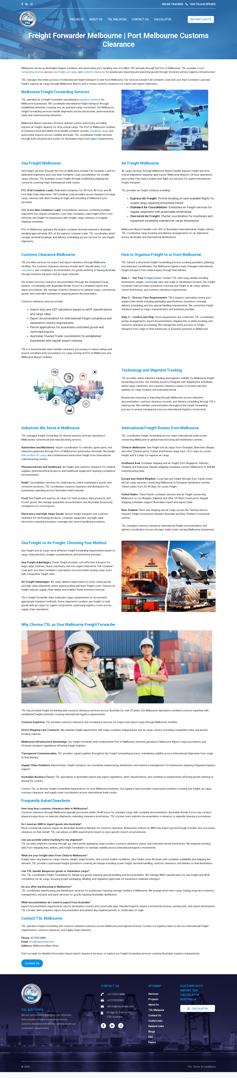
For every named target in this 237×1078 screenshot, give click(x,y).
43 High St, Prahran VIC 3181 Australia (119, 1014)
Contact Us (32, 963)
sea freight (59, 72)
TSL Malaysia (117, 19)
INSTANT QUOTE (200, 19)
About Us (153, 1004)
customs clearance (94, 72)
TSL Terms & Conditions (202, 1066)
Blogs (151, 1031)
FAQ (150, 1037)
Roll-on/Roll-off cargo (34, 455)
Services (153, 993)
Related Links (156, 1026)
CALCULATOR (162, 19)
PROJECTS (77, 19)
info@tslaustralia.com (41, 941)
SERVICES (53, 19)
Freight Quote (152, 278)
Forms (152, 1042)
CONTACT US (140, 19)
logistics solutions (90, 99)
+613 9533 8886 (116, 994)
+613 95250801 (115, 1000)
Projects (153, 999)
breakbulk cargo (99, 130)
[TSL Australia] (28, 19)
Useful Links (155, 1020)
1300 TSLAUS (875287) (202, 4)
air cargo (72, 72)
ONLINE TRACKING (172, 4)
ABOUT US (95, 19)
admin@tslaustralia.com (120, 1006)
